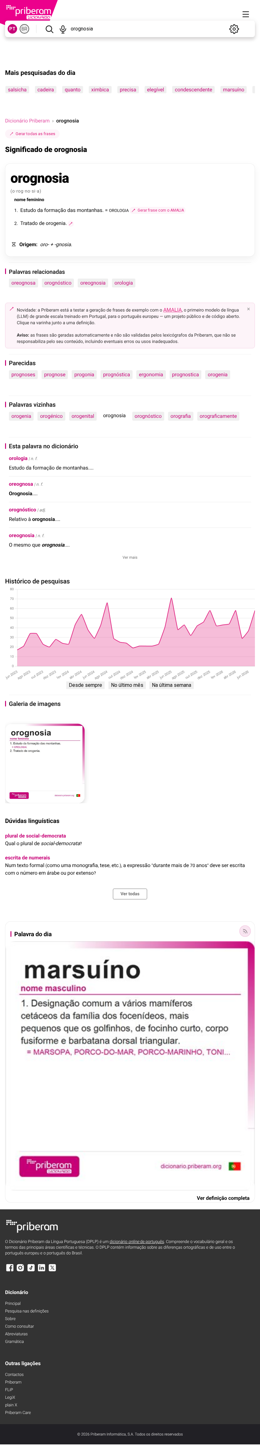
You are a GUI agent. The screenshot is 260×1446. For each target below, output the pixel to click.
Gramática (14, 1341)
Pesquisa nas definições (27, 1311)
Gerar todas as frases (35, 133)
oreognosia (93, 283)
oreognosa (23, 283)
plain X (11, 1405)
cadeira (45, 90)
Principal (13, 1303)
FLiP (9, 1390)
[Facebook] (10, 1271)
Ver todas (130, 894)
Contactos (14, 1374)
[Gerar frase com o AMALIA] (71, 223)
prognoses (23, 374)
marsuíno (233, 90)
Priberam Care (18, 1412)
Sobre (10, 1319)
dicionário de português (137, 1241)
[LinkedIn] (41, 1271)
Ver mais (130, 557)
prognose (54, 374)
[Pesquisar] (49, 29)
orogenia (217, 374)
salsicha (17, 90)
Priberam (13, 1382)
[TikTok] (31, 1271)
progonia (84, 374)
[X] (52, 1271)
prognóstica (116, 374)
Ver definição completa (223, 1198)
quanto (73, 90)
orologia (123, 283)
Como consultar (19, 1326)
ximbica (100, 90)
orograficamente (218, 416)
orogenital (83, 416)
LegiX (10, 1397)
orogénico (51, 416)
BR (24, 28)
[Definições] (234, 29)
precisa (128, 90)
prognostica (185, 374)
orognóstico (57, 283)
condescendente (193, 90)
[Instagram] (20, 1271)
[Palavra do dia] (245, 931)
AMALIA (172, 310)
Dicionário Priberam (27, 121)
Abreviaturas (16, 1334)
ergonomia (151, 374)
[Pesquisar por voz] (63, 29)
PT (12, 28)
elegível (155, 90)
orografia (181, 416)
